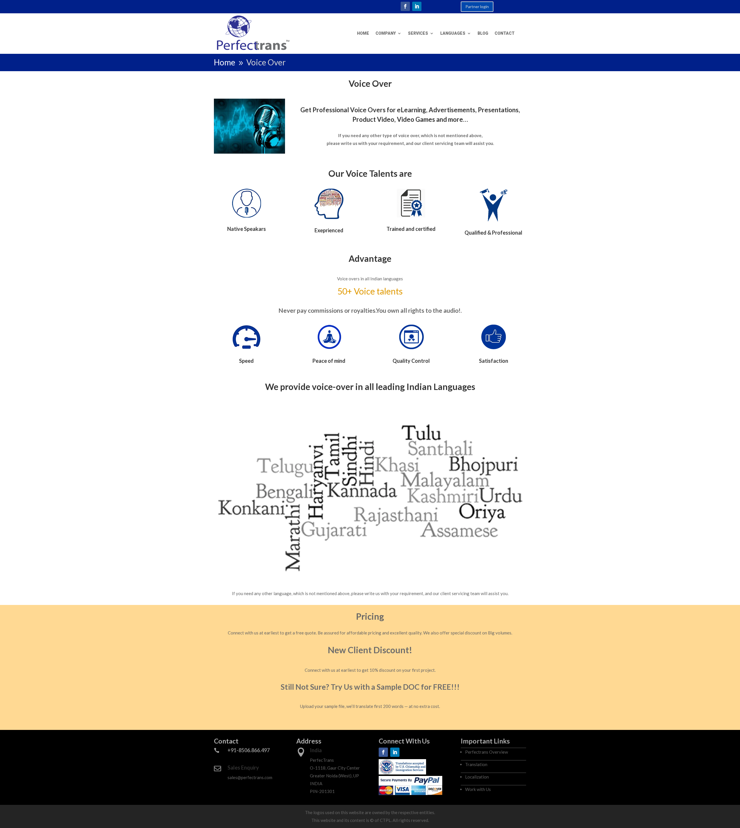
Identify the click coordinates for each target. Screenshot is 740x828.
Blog (483, 33)
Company (385, 33)
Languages (452, 33)
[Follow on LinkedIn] (416, 6)
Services (418, 33)
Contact (505, 33)
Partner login (477, 6)
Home (363, 33)
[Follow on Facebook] (405, 6)
